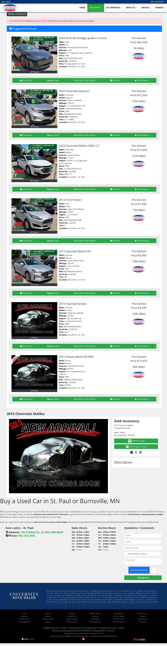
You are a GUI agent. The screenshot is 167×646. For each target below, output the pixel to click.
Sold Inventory (142, 613)
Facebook (71, 613)
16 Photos (34, 126)
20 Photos (34, 181)
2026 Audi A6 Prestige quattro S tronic (83, 38)
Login (7, 1)
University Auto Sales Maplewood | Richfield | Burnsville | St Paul (96, 628)
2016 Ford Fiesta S (70, 200)
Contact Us (48, 616)
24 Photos (34, 72)
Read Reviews (118, 613)
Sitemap (142, 616)
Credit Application (25, 622)
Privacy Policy (71, 616)
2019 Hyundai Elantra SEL (75, 251)
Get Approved (113, 7)
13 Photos (34, 284)
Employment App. (95, 622)
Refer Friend (95, 619)
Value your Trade (71, 619)
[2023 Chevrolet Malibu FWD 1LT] (34, 161)
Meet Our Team (48, 619)
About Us (131, 7)
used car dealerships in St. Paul (132, 511)
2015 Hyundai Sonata (72, 304)
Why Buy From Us (119, 622)
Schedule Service (95, 613)
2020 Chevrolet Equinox (74, 91)
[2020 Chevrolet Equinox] (34, 107)
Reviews (159, 7)
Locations (158, 1)
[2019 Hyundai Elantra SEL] (34, 266)
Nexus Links (142, 622)
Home (82, 7)
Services (145, 7)
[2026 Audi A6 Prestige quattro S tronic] (34, 53)
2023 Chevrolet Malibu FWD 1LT (79, 146)
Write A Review (119, 616)
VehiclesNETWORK (82, 630)
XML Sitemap (142, 619)
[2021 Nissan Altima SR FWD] (34, 372)
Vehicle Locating (71, 622)
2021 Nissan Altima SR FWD (76, 357)
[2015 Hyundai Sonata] (34, 319)
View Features (143, 80)
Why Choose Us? (119, 619)
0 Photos (34, 338)
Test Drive (95, 616)
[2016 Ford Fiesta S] (34, 214)
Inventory (95, 7)
